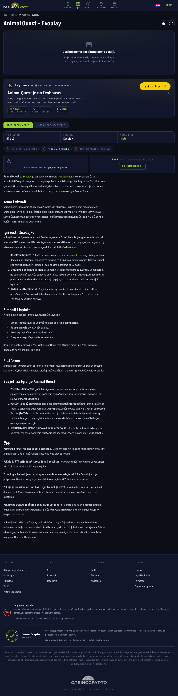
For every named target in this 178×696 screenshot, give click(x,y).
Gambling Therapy (63, 618)
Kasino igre (8, 575)
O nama (138, 570)
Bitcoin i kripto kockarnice (16, 570)
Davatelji (51, 575)
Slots (123, 138)
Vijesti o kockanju (12, 592)
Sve (49, 570)
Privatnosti (140, 581)
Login (169, 5)
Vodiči (6, 586)
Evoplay (27, 177)
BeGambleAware (24, 618)
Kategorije (52, 581)
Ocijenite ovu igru (132, 166)
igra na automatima (64, 177)
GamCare (43, 618)
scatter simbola (70, 255)
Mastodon (96, 581)
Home (6, 15)
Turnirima (8, 581)
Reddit (94, 570)
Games (14, 15)
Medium (95, 575)
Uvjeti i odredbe (143, 575)
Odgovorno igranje (144, 586)
